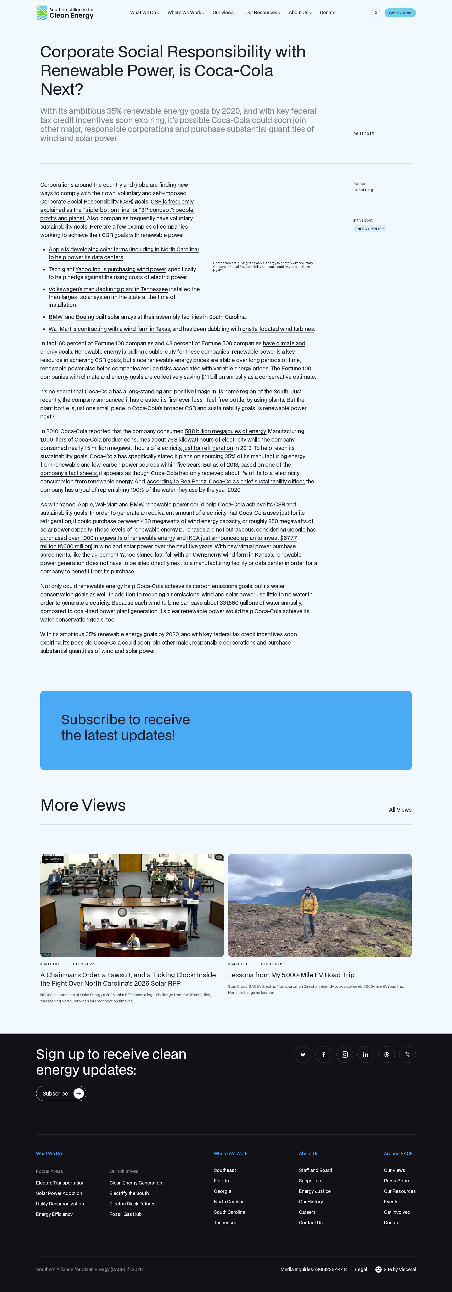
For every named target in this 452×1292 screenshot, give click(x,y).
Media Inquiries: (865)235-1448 (314, 1269)
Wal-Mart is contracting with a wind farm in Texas (109, 328)
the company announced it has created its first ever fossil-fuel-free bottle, (153, 399)
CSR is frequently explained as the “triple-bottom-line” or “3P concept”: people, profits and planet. (117, 210)
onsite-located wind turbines (278, 328)
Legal (361, 1269)
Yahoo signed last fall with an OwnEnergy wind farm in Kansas (195, 554)
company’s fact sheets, (69, 473)
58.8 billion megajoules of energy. (226, 431)
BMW (56, 316)
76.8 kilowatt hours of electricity (206, 439)
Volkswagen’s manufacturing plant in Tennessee (108, 289)
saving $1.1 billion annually (215, 376)
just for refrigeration (208, 448)
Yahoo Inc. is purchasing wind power (121, 269)
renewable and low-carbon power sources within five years (127, 464)
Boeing (85, 316)
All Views (400, 809)
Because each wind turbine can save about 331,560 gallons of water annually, (206, 602)
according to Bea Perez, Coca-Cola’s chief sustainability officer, (226, 481)
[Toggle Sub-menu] (158, 13)
